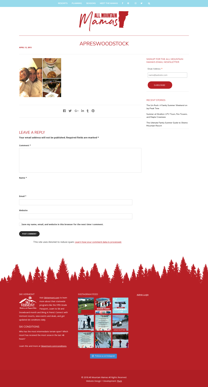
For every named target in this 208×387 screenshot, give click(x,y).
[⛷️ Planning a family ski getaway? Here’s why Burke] (120, 323)
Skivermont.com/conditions (54, 346)
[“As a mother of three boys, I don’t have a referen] (103, 340)
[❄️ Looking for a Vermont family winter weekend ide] (86, 323)
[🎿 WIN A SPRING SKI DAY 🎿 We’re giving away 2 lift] (120, 305)
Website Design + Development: (101, 381)
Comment (25, 145)
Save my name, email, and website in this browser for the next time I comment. (62, 224)
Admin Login (143, 294)
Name (23, 177)
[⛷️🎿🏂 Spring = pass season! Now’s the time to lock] (103, 305)
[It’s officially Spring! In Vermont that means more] (103, 323)
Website (23, 210)
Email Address (155, 69)
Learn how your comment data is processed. (98, 242)
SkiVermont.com (51, 297)
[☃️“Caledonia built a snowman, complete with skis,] (120, 340)
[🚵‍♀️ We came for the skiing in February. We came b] (86, 305)
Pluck (119, 381)
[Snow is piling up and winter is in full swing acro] (86, 340)
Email (22, 196)
